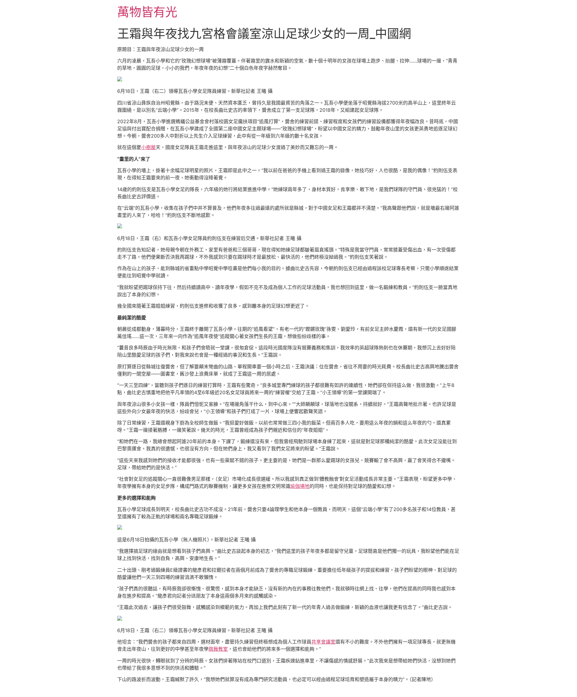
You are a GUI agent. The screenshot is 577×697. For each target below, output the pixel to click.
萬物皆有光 (147, 12)
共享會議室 (323, 642)
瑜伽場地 (300, 486)
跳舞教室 (218, 649)
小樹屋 (148, 147)
